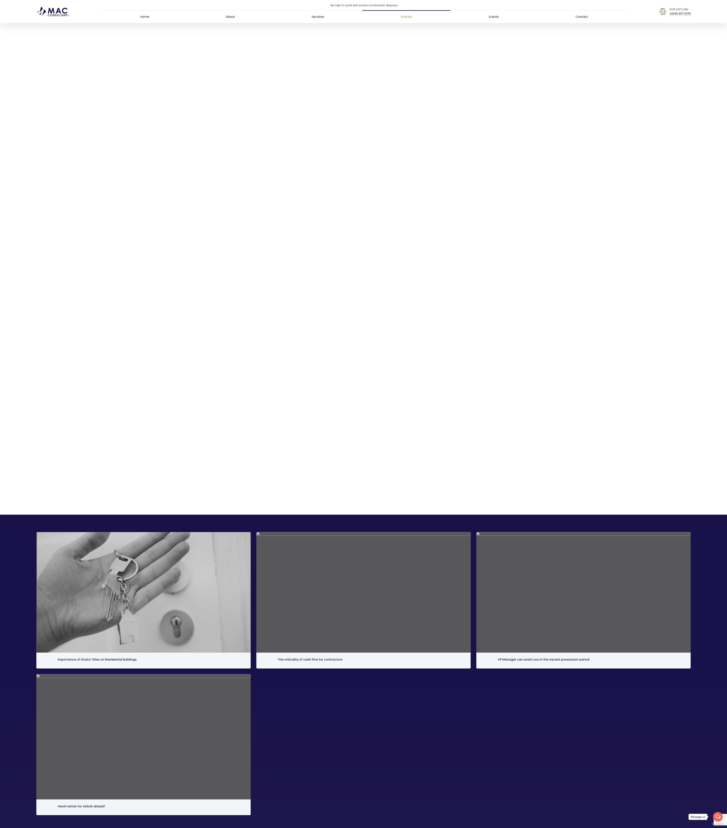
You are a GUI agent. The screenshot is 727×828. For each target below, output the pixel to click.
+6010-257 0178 (680, 13)
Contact (582, 17)
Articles (406, 17)
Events (494, 17)
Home (144, 17)
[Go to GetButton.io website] (718, 824)
